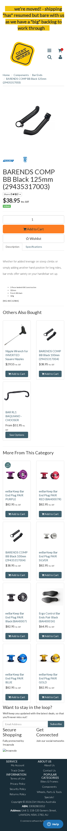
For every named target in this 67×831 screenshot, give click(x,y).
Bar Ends (37, 75)
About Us (49, 765)
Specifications (34, 246)
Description (12, 246)
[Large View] (8, 160)
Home (6, 75)
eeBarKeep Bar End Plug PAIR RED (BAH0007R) (50, 495)
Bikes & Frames (49, 781)
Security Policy (18, 788)
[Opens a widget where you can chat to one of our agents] (53, 824)
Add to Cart (35, 229)
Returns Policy (17, 794)
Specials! (49, 797)
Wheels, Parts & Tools (49, 791)
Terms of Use (17, 778)
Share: (7, 194)
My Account (17, 765)
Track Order (18, 770)
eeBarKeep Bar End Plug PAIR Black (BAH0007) (16, 617)
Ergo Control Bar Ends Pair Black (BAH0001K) (49, 617)
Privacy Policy (17, 783)
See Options (16, 434)
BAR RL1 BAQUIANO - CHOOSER (13, 416)
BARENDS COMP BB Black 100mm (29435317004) (50, 355)
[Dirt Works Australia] (22, 53)
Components (21, 75)
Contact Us (49, 770)
